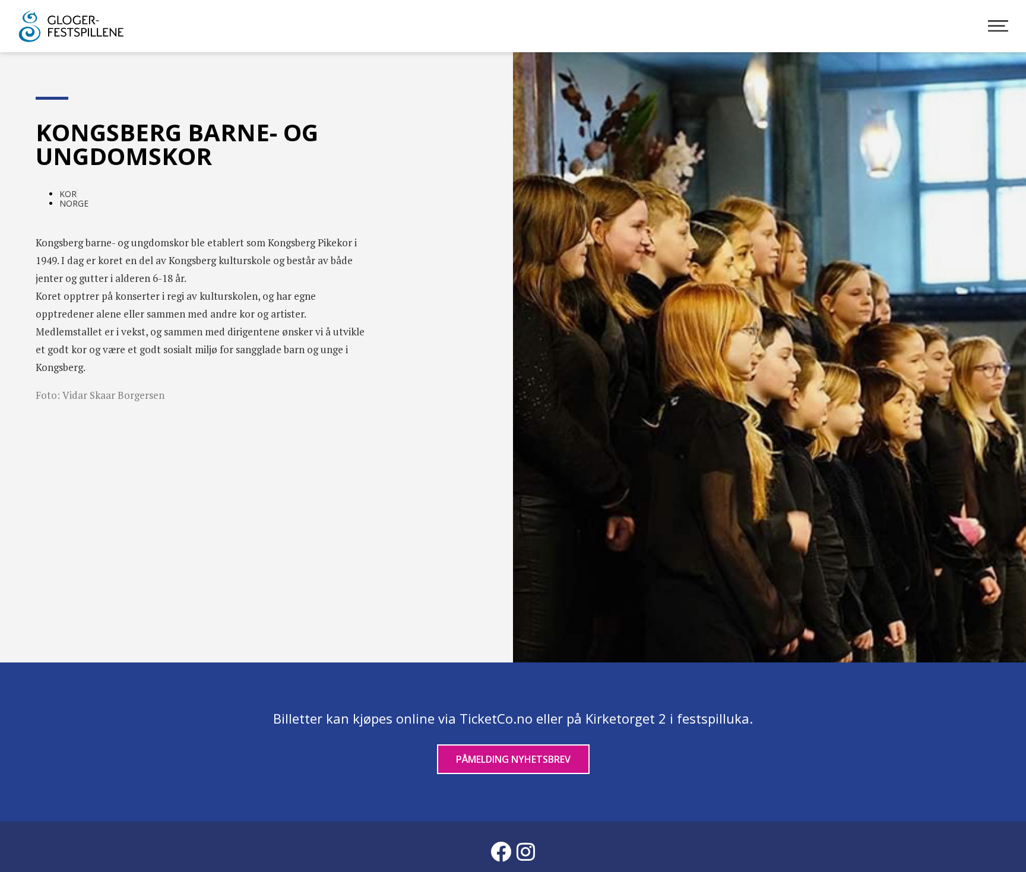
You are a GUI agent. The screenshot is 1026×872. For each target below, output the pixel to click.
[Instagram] (525, 851)
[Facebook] (500, 851)
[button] (1003, 443)
